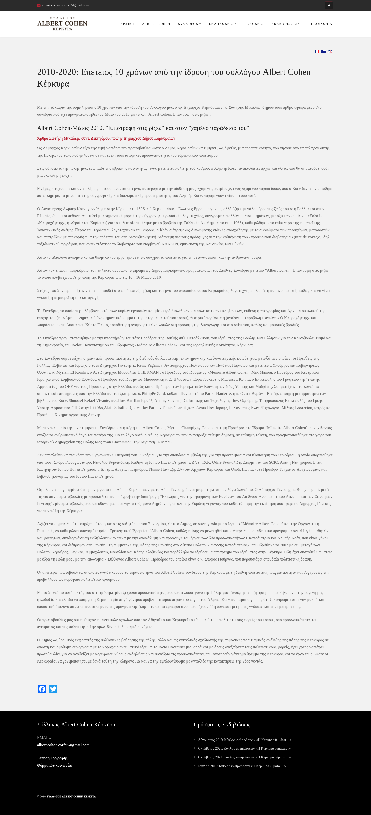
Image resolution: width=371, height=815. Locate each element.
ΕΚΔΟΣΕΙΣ (254, 24)
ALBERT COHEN (156, 24)
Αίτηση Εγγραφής (52, 758)
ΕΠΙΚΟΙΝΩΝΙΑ (320, 24)
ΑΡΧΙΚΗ (127, 24)
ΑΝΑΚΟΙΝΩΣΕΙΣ (285, 24)
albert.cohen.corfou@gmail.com (63, 745)
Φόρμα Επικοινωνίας (55, 765)
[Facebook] (329, 5)
